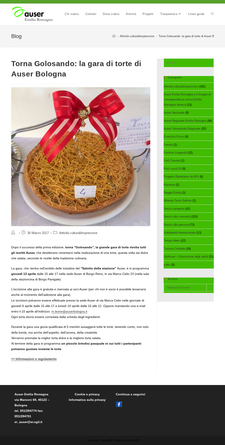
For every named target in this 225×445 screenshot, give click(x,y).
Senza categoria (174, 208)
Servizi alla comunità (177, 216)
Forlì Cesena (172, 160)
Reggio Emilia (172, 192)
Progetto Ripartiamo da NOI (181, 176)
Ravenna (169, 184)
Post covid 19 (172, 168)
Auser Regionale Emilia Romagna (185, 120)
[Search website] (212, 14)
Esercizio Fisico (174, 136)
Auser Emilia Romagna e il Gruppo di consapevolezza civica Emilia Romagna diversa (187, 99)
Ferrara (168, 144)
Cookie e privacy (87, 394)
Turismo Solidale (174, 248)
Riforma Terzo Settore (178, 200)
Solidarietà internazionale (180, 232)
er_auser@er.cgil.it (28, 422)
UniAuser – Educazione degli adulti (186, 256)
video (167, 264)
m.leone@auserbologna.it (69, 311)
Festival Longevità (175, 152)
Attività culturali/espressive (78, 233)
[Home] (113, 36)
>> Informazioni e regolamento (34, 359)
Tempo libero (172, 240)
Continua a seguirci (130, 394)
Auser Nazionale (174, 112)
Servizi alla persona (176, 224)
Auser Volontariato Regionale (182, 128)
